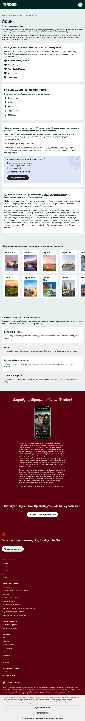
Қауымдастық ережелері (11, 605)
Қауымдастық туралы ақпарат (13, 612)
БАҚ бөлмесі (7, 648)
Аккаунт (40, 134)
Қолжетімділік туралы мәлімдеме (14, 615)
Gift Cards (5, 662)
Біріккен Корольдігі (17, 15)
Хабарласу (6, 652)
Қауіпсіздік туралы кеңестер (54, 195)
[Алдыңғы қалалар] (39, 302)
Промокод (6, 655)
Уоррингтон (13, 110)
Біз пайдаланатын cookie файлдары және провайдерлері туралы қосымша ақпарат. (38, 700)
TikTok (4, 567)
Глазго (11, 106)
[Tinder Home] (9, 4)
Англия (28, 15)
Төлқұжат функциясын (54, 148)
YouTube (5, 570)
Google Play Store (8, 675)
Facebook (5, 577)
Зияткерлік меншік (8, 601)
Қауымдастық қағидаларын (16, 197)
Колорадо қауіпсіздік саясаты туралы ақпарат (18, 608)
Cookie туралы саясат (10, 597)
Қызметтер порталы (9, 625)
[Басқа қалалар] (45, 302)
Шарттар (5, 594)
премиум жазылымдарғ (30, 148)
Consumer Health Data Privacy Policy (15, 590)
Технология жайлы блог (10, 628)
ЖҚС (4, 638)
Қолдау (5, 659)
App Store (6, 672)
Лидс (10, 102)
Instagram (5, 563)
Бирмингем (13, 98)
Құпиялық (6, 587)
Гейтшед (12, 115)
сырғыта (17, 143)
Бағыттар (5, 15)
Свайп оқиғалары (8, 645)
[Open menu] (80, 4)
